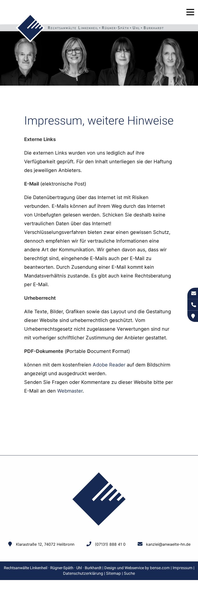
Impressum (182, 567)
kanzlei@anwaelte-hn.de (168, 544)
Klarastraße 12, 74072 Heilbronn (45, 544)
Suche (129, 573)
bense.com (160, 567)
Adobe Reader (109, 365)
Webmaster (70, 391)
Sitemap (113, 573)
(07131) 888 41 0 (110, 544)
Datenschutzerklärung (83, 573)
